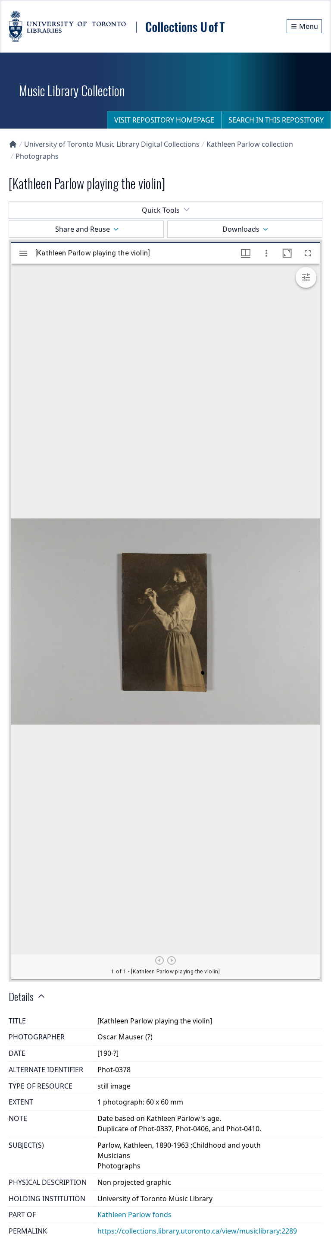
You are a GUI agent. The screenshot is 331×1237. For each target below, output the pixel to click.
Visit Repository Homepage (164, 120)
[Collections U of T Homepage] (13, 144)
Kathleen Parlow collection (249, 144)
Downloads (240, 229)
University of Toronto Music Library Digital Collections (112, 144)
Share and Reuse (82, 229)
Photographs (37, 156)
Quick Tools (161, 210)
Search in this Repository (276, 120)
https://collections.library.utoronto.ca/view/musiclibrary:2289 (197, 1231)
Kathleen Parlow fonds (134, 1214)
